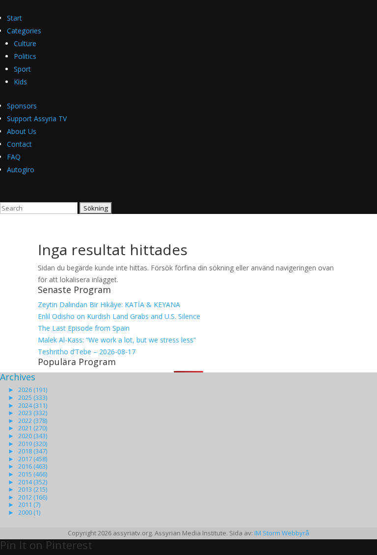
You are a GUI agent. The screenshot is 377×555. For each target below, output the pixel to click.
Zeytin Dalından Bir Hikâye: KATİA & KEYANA (109, 304)
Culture (25, 43)
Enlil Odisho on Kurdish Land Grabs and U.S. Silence (119, 316)
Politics (25, 56)
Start (14, 18)
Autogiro (20, 169)
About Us (21, 131)
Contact (19, 144)
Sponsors (22, 105)
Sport (22, 69)
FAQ (14, 156)
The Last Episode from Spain (84, 328)
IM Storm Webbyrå (281, 533)
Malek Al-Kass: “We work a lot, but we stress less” (117, 339)
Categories (24, 30)
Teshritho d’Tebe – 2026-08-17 (86, 351)
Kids (20, 81)
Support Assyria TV (37, 118)
